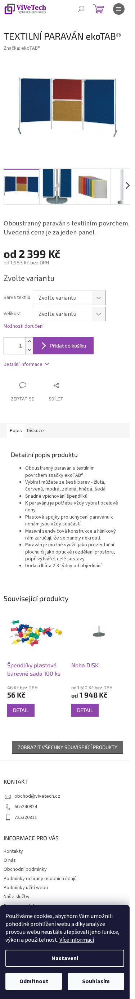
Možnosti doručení (24, 326)
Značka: (22, 48)
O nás (10, 860)
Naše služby (17, 896)
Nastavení (64, 958)
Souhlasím (96, 981)
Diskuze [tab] (35, 430)
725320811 (25, 817)
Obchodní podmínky (25, 869)
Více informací (76, 940)
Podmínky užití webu (26, 887)
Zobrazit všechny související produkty (67, 747)
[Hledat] (81, 9)
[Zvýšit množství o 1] (29, 341)
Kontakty (13, 851)
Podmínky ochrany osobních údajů (40, 878)
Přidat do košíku (68, 345)
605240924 (25, 806)
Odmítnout (33, 981)
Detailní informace (23, 364)
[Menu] (119, 9)
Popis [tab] (16, 430)
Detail (21, 710)
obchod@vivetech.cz (37, 796)
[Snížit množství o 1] (29, 350)
